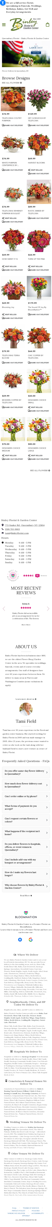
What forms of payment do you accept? (21, 807)
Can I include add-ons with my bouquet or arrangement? (20, 861)
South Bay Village (27, 1018)
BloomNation (26, 927)
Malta (41, 1013)
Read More (25, 895)
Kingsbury (35, 1020)
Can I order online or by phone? (21, 796)
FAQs (14, 1208)
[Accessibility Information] (3, 3)
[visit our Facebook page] (20, 940)
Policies (35, 1211)
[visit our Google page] (30, 940)
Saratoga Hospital (29, 1057)
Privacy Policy (18, 1211)
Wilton (6, 1020)
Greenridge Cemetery (30, 1093)
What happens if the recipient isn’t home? (22, 833)
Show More (26, 625)
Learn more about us (25, 699)
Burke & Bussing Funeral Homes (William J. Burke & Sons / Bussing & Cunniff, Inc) (23, 1091)
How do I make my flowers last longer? (20, 874)
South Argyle (15, 1018)
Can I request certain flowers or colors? (21, 820)
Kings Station (40, 1018)
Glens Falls (17, 1016)
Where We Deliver (27, 954)
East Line (25, 1016)
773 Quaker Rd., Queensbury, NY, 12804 (25, 525)
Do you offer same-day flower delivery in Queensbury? (24, 772)
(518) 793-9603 (12, 529)
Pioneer (33, 1016)
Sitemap (26, 1216)
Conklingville (26, 1020)
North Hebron (15, 1020)
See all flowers (11, 83)
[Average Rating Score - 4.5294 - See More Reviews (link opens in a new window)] (28, 575)
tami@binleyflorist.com (17, 533)
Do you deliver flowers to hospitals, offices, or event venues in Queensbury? (23, 847)
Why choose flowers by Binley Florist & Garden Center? (24, 886)
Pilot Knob (13, 1022)
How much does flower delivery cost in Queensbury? (23, 785)
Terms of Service (31, 1208)
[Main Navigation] (4, 25)
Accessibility (37, 1213)
